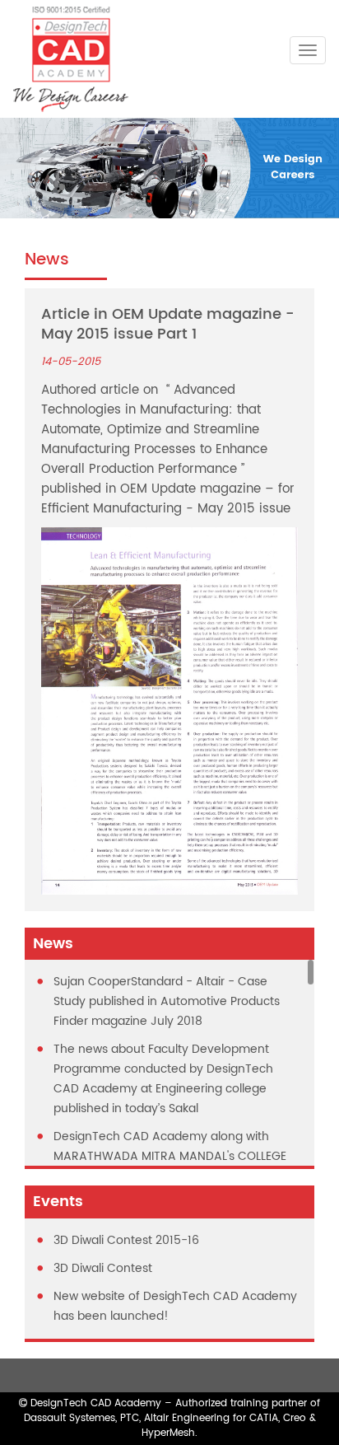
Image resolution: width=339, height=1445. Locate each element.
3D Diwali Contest (102, 1268)
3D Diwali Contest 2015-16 (126, 1240)
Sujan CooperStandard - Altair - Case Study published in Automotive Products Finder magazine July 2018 (166, 1001)
